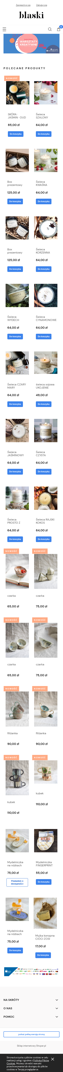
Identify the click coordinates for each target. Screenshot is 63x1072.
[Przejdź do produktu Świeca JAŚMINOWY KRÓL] (17, 432)
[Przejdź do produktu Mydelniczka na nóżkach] (17, 842)
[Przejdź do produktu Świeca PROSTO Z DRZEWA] (17, 500)
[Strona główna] (31, 14)
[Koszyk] (58, 29)
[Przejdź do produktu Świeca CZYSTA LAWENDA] (45, 432)
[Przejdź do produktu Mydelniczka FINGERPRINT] (45, 842)
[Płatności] (31, 971)
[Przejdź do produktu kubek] (17, 777)
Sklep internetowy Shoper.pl (31, 1045)
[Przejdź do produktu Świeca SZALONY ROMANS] (45, 94)
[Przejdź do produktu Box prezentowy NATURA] (17, 229)
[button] (4, 28)
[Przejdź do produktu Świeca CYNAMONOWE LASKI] (45, 297)
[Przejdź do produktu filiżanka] (17, 708)
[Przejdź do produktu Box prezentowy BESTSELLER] (17, 162)
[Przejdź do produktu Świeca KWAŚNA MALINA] (45, 162)
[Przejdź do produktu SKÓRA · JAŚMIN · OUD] (17, 94)
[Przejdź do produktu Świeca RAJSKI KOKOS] (45, 500)
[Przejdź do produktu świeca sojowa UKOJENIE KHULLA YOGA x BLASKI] (45, 364)
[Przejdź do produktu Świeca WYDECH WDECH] (17, 297)
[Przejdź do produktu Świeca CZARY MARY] (17, 364)
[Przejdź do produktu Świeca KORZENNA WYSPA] (45, 229)
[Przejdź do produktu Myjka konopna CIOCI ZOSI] (45, 913)
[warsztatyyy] (31, 43)
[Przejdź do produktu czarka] (17, 571)
